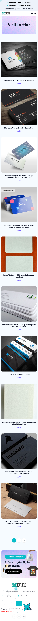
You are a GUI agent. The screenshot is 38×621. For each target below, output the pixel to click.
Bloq (18, 9)
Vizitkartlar (19, 24)
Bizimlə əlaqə (28, 9)
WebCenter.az (6, 611)
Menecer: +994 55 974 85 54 (19, 5)
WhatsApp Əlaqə (13, 571)
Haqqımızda (9, 9)
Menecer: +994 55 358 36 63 (19, 2)
